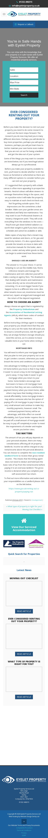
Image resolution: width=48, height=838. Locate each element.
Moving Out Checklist (32, 509)
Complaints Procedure (24, 828)
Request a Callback (25, 24)
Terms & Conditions (24, 830)
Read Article (24, 611)
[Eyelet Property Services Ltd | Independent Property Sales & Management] (24, 13)
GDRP (24, 835)
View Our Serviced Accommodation (24, 528)
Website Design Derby (28, 816)
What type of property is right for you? (24, 506)
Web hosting (13, 816)
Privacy (23, 833)
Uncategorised (36, 500)
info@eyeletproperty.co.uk (26, 5)
